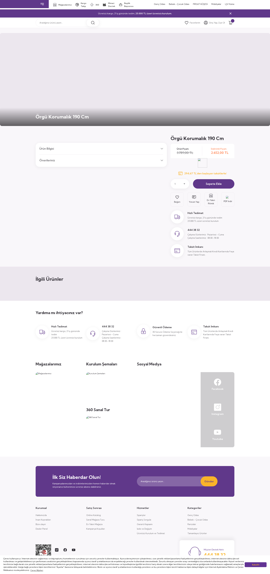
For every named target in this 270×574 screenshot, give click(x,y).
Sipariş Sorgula (144, 519)
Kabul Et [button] (255, 565)
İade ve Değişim (144, 529)
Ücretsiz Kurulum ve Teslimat (151, 533)
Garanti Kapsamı (144, 524)
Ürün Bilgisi (46, 148)
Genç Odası (193, 515)
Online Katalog (93, 515)
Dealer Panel (42, 529)
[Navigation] (42, 4)
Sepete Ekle (214, 184)
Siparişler (141, 515)
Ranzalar (192, 524)
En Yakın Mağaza (94, 524)
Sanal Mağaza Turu (95, 519)
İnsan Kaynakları (43, 519)
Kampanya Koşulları (95, 529)
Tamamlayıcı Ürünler (197, 533)
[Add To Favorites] (177, 199)
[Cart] (230, 23)
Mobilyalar (192, 529)
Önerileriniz (47, 160)
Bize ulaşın (41, 524)
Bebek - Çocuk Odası (198, 519)
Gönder (209, 481)
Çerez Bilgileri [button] (36, 570)
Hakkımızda (41, 515)
